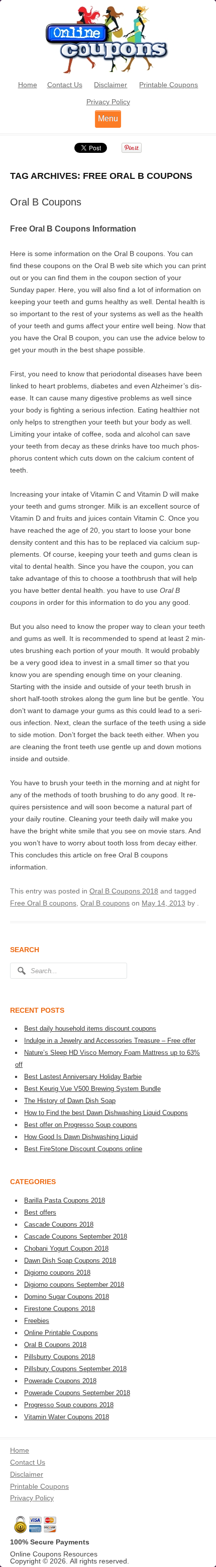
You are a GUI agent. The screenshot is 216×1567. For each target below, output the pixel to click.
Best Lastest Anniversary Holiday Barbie (83, 1076)
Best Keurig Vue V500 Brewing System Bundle (92, 1088)
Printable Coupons (168, 85)
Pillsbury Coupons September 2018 (75, 1369)
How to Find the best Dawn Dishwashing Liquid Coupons (106, 1112)
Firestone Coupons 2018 (59, 1308)
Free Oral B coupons (43, 903)
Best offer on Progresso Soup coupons (80, 1125)
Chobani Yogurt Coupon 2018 (66, 1248)
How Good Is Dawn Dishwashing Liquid (81, 1137)
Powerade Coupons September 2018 (77, 1393)
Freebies (36, 1320)
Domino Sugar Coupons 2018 (66, 1296)
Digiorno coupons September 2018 (74, 1284)
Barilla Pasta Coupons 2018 (64, 1200)
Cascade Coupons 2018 (58, 1224)
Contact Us (64, 85)
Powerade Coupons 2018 (60, 1381)
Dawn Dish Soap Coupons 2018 (70, 1260)
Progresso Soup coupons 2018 (69, 1405)
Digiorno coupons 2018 (57, 1272)
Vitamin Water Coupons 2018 (66, 1417)
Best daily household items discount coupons (90, 1028)
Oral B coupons (105, 903)
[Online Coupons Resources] (108, 73)
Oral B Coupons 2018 (123, 891)
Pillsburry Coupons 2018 (59, 1357)
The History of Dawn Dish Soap (70, 1100)
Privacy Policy (108, 102)
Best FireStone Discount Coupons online (83, 1149)
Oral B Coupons (45, 201)
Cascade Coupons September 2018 (75, 1236)
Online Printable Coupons (61, 1332)
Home (27, 85)
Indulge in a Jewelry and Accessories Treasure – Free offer (109, 1040)
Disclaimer (110, 85)
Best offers (40, 1212)
